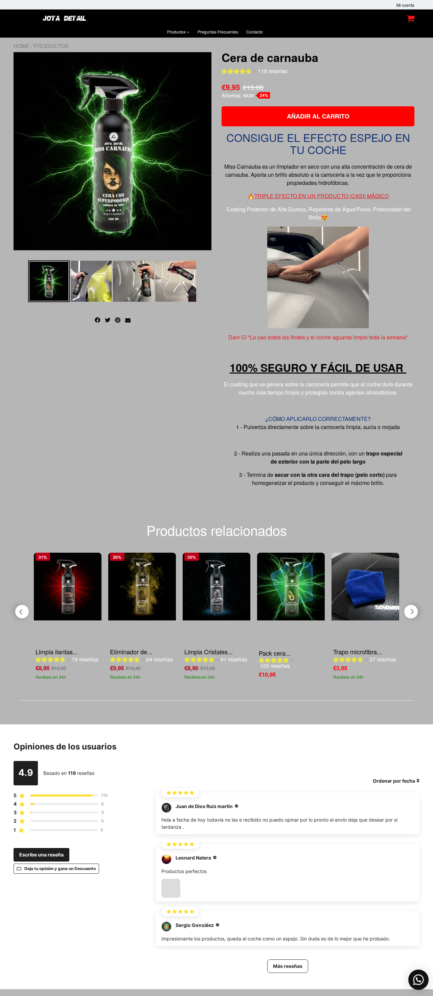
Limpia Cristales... (208, 651)
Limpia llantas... (57, 651)
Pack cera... (275, 653)
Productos (177, 32)
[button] (255, 72)
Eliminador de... (131, 651)
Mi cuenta (405, 5)
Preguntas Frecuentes (218, 32)
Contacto (254, 32)
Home (22, 46)
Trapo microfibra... (357, 651)
